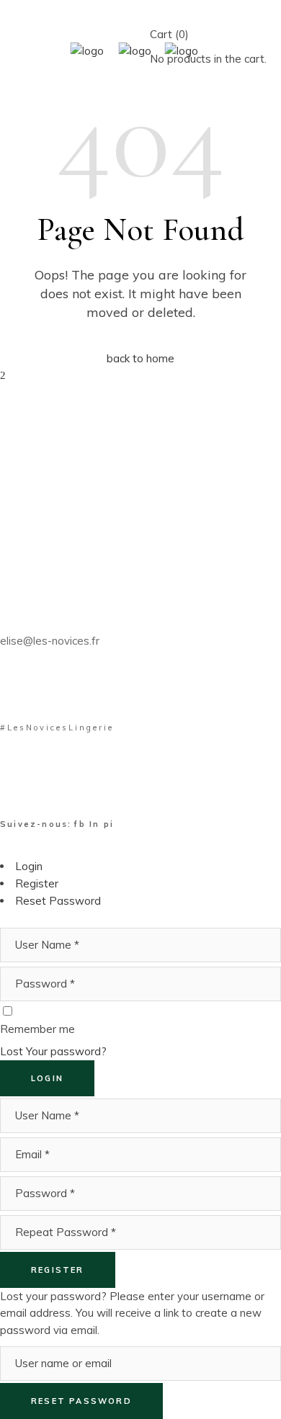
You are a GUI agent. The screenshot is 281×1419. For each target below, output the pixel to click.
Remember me (37, 1029)
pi (109, 824)
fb (81, 824)
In (96, 824)
